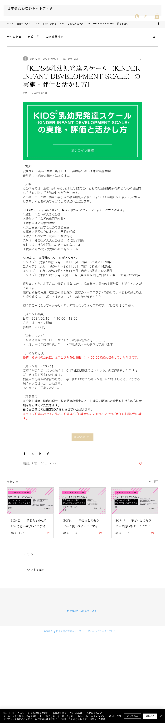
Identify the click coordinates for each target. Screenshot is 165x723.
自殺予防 (33, 36)
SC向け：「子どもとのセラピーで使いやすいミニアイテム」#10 (30, 524)
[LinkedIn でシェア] (40, 453)
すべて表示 (152, 481)
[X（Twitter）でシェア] (32, 453)
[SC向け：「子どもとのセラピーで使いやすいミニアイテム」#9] (82, 501)
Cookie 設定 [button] (115, 716)
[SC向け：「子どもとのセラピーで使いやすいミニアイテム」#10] (30, 501)
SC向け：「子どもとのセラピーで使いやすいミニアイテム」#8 (134, 524)
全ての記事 (14, 36)
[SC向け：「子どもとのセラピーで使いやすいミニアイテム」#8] (135, 501)
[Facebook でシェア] (24, 453)
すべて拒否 (132, 716)
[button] (157, 16)
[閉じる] (161, 716)
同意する (150, 716)
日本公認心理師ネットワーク (30, 8)
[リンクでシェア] (48, 453)
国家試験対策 (54, 36)
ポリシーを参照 (97, 719)
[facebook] (158, 23)
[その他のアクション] (140, 59)
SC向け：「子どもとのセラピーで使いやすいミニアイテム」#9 (82, 524)
